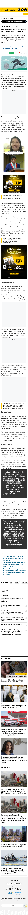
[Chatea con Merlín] (19, 9)
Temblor (11, 14)
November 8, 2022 (18, 494)
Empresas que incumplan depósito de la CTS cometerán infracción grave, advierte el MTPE (14, 564)
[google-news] (21, 889)
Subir (13, 905)
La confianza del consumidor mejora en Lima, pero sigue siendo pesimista (14, 47)
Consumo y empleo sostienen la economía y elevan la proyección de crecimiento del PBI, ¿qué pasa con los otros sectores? (13, 870)
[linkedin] (18, 889)
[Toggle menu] (2, 9)
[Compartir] (25, 53)
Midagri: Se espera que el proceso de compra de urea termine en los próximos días (13, 197)
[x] (10, 889)
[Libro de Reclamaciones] (18, 893)
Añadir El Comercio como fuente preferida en (14, 21)
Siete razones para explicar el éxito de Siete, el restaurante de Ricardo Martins (11, 625)
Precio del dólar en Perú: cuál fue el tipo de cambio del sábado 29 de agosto (13, 681)
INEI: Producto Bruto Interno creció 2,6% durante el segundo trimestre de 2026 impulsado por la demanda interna (13, 791)
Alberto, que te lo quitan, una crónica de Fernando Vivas (10, 606)
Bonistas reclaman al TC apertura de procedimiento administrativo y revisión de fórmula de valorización (14, 705)
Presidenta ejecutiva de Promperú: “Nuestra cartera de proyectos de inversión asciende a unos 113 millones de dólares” (14, 759)
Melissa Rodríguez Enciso (9, 74)
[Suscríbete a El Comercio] (22, 9)
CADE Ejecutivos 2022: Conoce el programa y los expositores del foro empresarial (13, 558)
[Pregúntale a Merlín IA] (25, 905)
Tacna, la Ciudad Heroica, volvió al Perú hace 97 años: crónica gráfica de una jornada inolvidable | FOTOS (12, 619)
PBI (11, 582)
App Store (10, 883)
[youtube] (15, 889)
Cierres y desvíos (18, 14)
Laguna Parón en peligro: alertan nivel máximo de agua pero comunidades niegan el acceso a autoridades (12, 600)
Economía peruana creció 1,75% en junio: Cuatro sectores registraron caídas (14, 845)
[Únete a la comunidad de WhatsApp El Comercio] (11, 53)
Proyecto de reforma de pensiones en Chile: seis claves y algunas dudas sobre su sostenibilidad (12, 240)
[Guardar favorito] (22, 53)
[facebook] (7, 889)
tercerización (25, 582)
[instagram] (13, 889)
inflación (17, 582)
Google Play (18, 883)
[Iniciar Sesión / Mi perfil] (25, 9)
